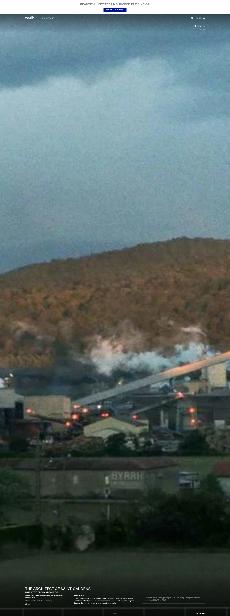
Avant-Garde (35, 601)
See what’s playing (115, 10)
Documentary (46, 601)
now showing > (160, 600)
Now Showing (47, 18)
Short (27, 601)
